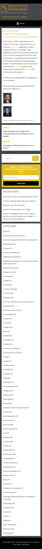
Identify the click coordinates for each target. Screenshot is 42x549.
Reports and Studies (10, 471)
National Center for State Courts (15, 408)
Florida (5, 319)
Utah (31, 120)
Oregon (6, 446)
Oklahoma (6, 437)
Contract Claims (9, 289)
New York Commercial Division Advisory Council (20, 197)
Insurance (6, 344)
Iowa (5, 357)
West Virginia (8, 525)
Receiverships (8, 467)
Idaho (5, 331)
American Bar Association (12, 236)
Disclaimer (25, 544)
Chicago (6, 281)
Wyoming (6, 533)
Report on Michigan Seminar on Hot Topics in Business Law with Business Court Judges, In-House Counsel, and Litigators (19, 216)
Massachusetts (8, 386)
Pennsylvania (8, 454)
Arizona (6, 248)
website (17, 66)
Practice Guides (9, 463)
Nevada (6, 412)
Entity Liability (8, 314)
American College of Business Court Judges (18, 240)
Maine (5, 378)
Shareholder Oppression (12, 488)
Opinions (6, 441)
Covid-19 (6, 293)
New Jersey (7, 420)
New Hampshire (8, 416)
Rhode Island (7, 475)
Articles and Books (10, 252)
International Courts (10, 353)
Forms (5, 323)
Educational (7, 306)
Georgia (6, 327)
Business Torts (8, 272)
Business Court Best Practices (14, 205)
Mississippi (7, 399)
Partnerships (7, 450)
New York (6, 425)
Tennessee (7, 508)
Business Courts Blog (14, 17)
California (6, 276)
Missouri (6, 403)
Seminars (6, 484)
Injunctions (7, 340)
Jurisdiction (7, 365)
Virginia (6, 520)
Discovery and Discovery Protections (16, 302)
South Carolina (8, 492)
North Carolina (8, 429)
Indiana (6, 336)
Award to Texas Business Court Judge (16, 209)
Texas (5, 512)
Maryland (6, 382)
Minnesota (7, 395)
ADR (5, 231)
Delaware (6, 297)
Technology (7, 503)
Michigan (6, 391)
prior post (14, 47)
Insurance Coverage (10, 348)
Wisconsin (7, 529)
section (27, 69)
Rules (5, 480)
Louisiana (6, 374)
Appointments (16, 120)
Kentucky (6, 369)
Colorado (6, 285)
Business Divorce (9, 268)
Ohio (5, 433)
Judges (25, 120)
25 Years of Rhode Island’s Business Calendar (19, 201)
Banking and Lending (10, 257)
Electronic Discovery (10, 310)
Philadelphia (7, 458)
